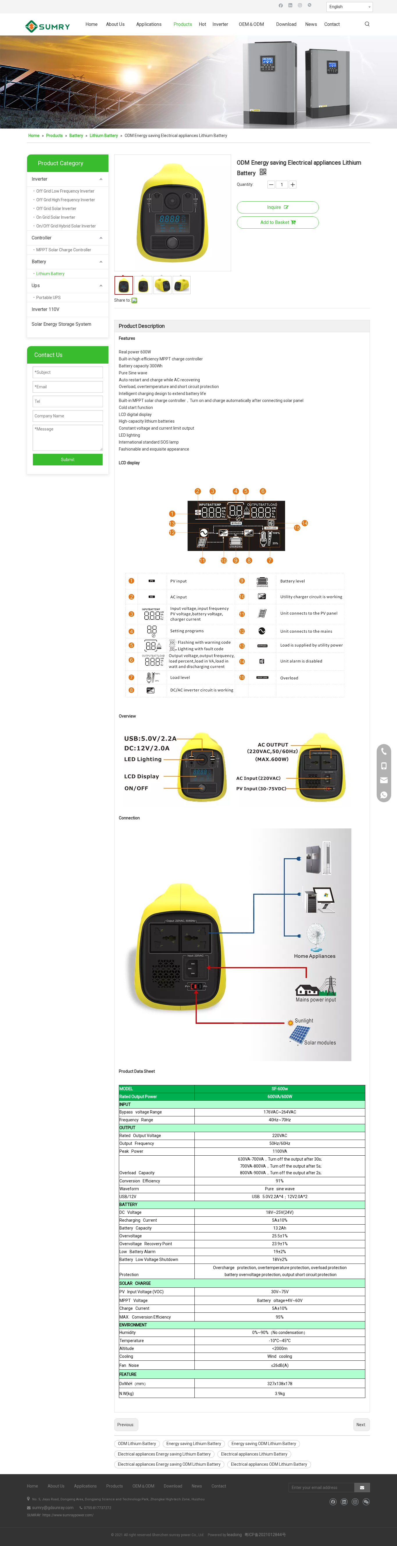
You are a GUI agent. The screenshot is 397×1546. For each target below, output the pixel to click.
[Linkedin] (290, 5)
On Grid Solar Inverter (55, 217)
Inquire (274, 207)
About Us (56, 1486)
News (197, 1486)
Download (173, 1486)
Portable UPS (48, 297)
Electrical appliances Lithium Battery (254, 1454)
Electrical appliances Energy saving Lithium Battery (164, 1454)
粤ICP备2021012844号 (265, 1534)
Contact (219, 1486)
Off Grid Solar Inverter (56, 208)
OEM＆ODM (143, 1486)
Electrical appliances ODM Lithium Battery (269, 1464)
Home (32, 1486)
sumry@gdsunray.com (52, 1507)
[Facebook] (281, 5)
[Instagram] (300, 5)
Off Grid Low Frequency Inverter (65, 191)
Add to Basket (274, 222)
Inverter (39, 179)
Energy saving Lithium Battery (194, 1443)
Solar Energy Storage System (61, 324)
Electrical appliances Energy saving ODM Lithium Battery (169, 1464)
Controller (41, 238)
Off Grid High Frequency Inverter (65, 200)
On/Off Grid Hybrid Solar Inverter (66, 226)
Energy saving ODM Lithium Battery (264, 1443)
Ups (36, 285)
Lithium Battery (50, 273)
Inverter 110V (45, 309)
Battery (39, 261)
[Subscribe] (362, 1487)
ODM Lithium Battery (137, 1443)
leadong (234, 1534)
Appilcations (85, 1486)
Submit (67, 459)
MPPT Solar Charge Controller (63, 250)
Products (114, 1486)
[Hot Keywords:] (367, 24)
